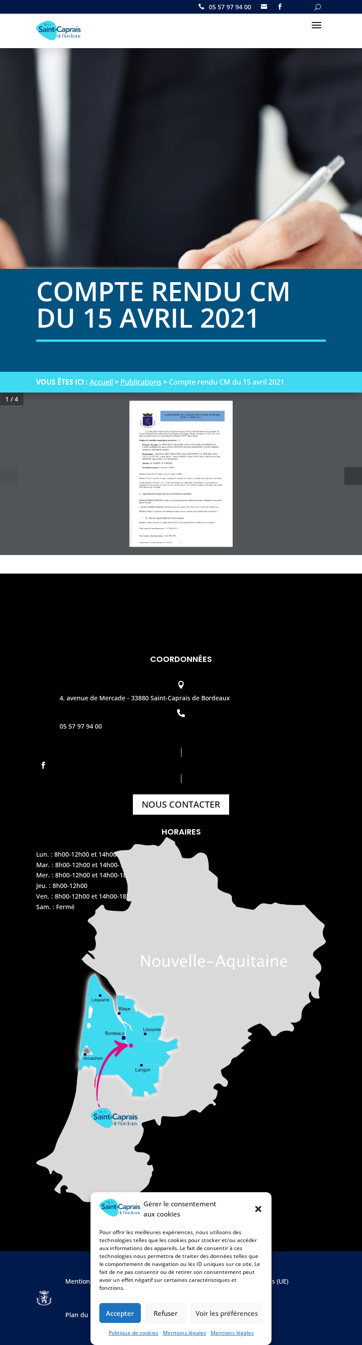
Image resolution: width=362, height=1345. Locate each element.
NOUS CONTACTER (181, 804)
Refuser (165, 1313)
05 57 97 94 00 (230, 7)
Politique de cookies (133, 1333)
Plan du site (83, 1315)
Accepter (120, 1313)
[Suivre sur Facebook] (181, 765)
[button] (258, 1209)
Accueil (101, 382)
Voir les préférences (227, 1313)
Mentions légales (184, 1333)
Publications (141, 382)
